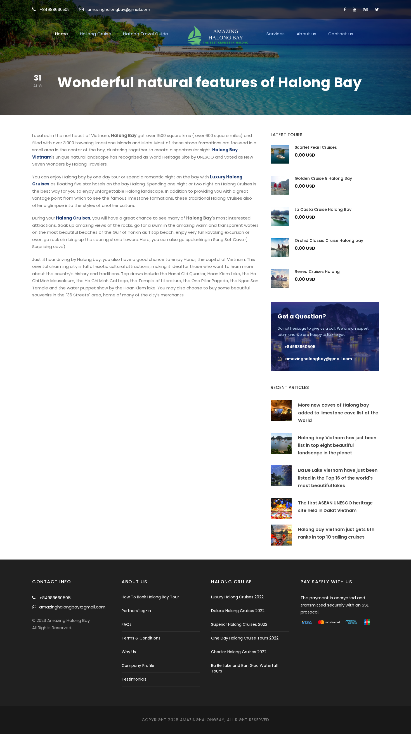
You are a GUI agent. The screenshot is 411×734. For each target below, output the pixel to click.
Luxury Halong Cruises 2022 (237, 597)
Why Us (129, 652)
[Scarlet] (280, 154)
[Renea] (280, 278)
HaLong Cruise (96, 34)
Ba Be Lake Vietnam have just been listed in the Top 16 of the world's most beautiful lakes (337, 477)
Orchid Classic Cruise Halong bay (329, 240)
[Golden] (280, 185)
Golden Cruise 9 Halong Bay (323, 178)
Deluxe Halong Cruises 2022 (237, 610)
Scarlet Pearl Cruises (316, 147)
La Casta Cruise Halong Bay (323, 209)
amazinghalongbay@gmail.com (119, 9)
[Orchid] (280, 247)
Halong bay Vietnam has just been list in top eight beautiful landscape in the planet (337, 445)
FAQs (126, 624)
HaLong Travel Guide (145, 34)
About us (306, 34)
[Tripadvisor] (365, 9)
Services (275, 34)
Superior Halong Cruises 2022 (239, 624)
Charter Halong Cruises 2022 (238, 652)
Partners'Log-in (136, 610)
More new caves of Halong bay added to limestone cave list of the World (338, 412)
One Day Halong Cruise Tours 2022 (244, 638)
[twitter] (377, 9)
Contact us (340, 34)
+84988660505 (55, 9)
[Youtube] (354, 9)
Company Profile (138, 665)
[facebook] (345, 9)
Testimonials (134, 679)
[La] (280, 216)
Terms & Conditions (141, 638)
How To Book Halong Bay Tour (150, 597)
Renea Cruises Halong (317, 271)
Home (61, 34)
